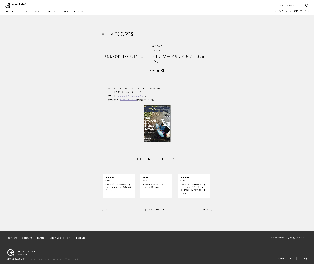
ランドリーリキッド (128, 99)
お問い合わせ (281, 11)
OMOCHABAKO (16, 5)
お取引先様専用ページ (301, 11)
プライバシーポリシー (73, 259)
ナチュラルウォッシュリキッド (131, 96)
